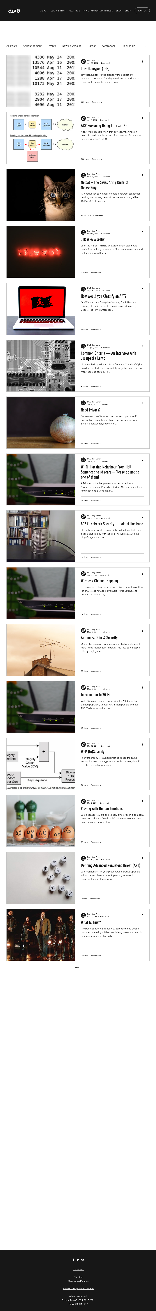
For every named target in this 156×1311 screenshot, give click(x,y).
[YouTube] (82, 1259)
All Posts (11, 46)
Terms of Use (69, 1288)
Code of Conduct (85, 1288)
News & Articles (71, 46)
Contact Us (78, 1269)
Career (91, 46)
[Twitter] (78, 1259)
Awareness (108, 46)
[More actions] (143, 61)
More (125, 46)
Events (52, 46)
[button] (98, 10)
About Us (78, 1277)
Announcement (32, 46)
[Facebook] (73, 1259)
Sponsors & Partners (78, 1281)
